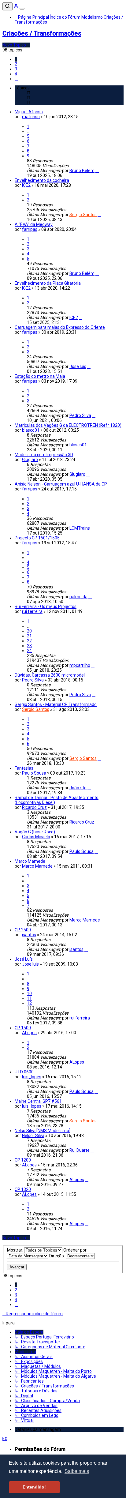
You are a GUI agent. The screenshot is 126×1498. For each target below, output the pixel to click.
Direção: (57, 1255)
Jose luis (77, 366)
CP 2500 (23, 929)
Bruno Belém (81, 170)
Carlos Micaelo (36, 836)
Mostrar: (15, 1250)
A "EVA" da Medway (34, 224)
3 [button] (16, 68)
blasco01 (30, 430)
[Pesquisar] (7, 6)
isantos (29, 934)
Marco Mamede (30, 861)
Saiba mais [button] (77, 1471)
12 (29, 1003)
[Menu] (22, 8)
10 (29, 993)
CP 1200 (23, 1160)
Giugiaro (30, 459)
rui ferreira (32, 611)
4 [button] (16, 73)
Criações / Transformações (41, 33)
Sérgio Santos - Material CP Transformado (56, 704)
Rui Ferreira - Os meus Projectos (45, 606)
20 (29, 631)
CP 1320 (23, 1189)
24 (29, 650)
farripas (29, 229)
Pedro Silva (80, 415)
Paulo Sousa (34, 773)
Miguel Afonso (29, 111)
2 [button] (16, 64)
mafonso (31, 116)
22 (29, 640)
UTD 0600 (24, 1071)
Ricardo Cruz (34, 807)
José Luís (24, 959)
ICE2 (26, 185)
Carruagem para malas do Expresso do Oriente (60, 327)
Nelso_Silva (33, 1135)
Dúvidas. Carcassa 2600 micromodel (50, 675)
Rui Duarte (79, 1150)
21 (29, 635)
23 (29, 645)
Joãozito (78, 787)
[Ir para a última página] (97, 170)
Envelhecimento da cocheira (42, 180)
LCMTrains (79, 528)
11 (29, 998)
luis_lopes (31, 1076)
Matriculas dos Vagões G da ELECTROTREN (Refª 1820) (68, 425)
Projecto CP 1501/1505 (37, 537)
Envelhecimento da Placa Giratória (48, 283)
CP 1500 (23, 1027)
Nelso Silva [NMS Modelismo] (42, 1130)
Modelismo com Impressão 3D (44, 454)
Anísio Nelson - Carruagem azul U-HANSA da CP (61, 484)
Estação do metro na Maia (40, 376)
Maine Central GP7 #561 (38, 1101)
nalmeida (78, 596)
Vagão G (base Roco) (35, 831)
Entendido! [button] (34, 1487)
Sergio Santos (83, 214)
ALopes (29, 1032)
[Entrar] (16, 7)
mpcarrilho (79, 665)
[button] (16, 78)
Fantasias (24, 768)
